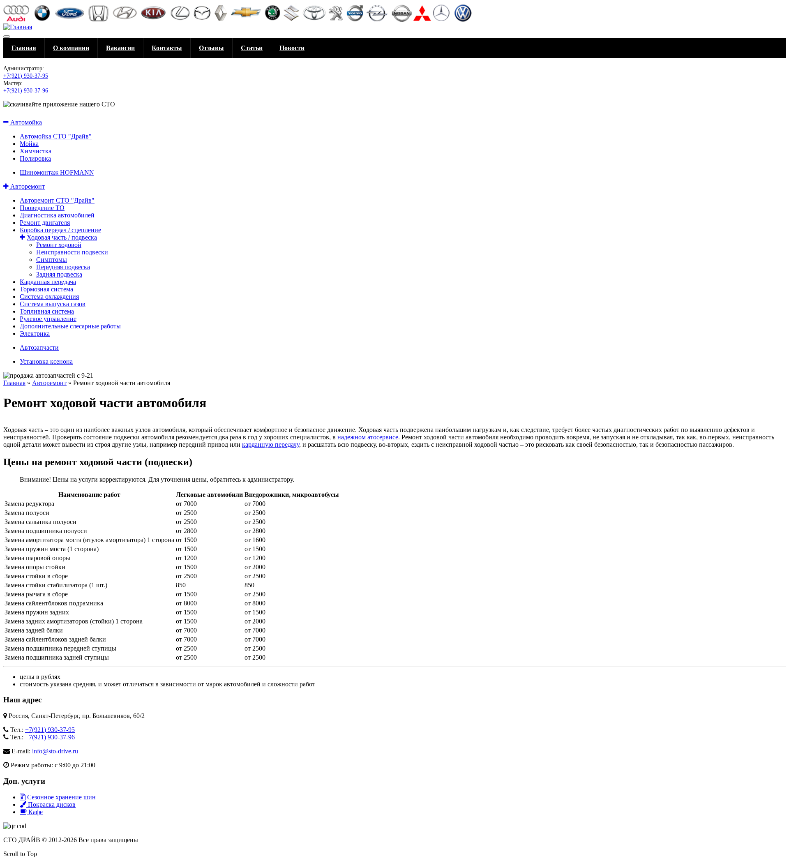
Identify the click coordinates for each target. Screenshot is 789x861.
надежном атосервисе (367, 437)
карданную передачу (270, 444)
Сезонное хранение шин (60, 797)
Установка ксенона (46, 361)
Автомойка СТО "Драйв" (56, 136)
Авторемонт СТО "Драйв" (57, 200)
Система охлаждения (49, 296)
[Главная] (17, 26)
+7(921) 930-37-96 (25, 91)
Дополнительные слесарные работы (70, 326)
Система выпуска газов (52, 303)
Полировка (35, 158)
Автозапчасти (39, 347)
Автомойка (25, 122)
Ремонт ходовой (58, 244)
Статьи (252, 47)
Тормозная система (46, 289)
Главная (24, 47)
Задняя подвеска (59, 274)
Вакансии (120, 47)
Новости (292, 47)
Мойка (29, 143)
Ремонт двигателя (45, 222)
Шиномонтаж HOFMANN (57, 172)
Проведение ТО (42, 207)
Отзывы (211, 47)
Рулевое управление (48, 318)
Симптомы (51, 259)
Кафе (35, 811)
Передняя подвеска (63, 266)
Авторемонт (27, 186)
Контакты (167, 47)
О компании (71, 47)
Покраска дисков (51, 804)
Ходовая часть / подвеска (62, 237)
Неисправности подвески (72, 252)
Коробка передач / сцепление (60, 229)
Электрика (35, 333)
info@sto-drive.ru (55, 751)
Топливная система (47, 311)
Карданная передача (48, 281)
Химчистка (35, 151)
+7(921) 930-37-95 (25, 76)
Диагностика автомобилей (57, 215)
